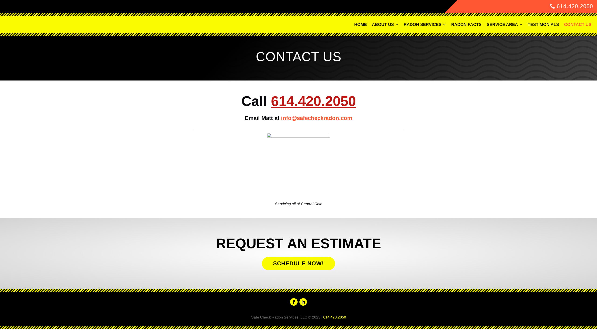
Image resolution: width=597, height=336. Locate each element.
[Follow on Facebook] (294, 302)
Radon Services (422, 24)
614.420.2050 (575, 6)
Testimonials (543, 24)
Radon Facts (466, 24)
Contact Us (577, 24)
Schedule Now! (298, 263)
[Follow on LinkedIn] (303, 302)
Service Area (502, 24)
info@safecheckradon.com (316, 118)
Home (360, 24)
